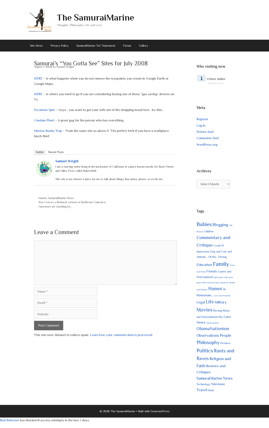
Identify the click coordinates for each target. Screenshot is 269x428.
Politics (205, 351)
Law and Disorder (222, 295)
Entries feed (205, 132)
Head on (224, 282)
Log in (201, 125)
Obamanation (212, 323)
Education (204, 265)
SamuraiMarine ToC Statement (95, 45)
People (225, 335)
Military (220, 302)
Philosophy (208, 342)
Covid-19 (218, 245)
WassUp (220, 83)
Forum (127, 45)
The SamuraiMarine (95, 17)
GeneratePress (160, 411)
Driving (222, 256)
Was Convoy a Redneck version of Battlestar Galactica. (72, 202)
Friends (211, 271)
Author (40, 152)
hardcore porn (213, 282)
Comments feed (208, 138)
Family (221, 264)
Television (218, 384)
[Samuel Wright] (44, 175)
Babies (204, 224)
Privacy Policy (60, 45)
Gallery (143, 45)
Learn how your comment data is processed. (121, 335)
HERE (38, 78)
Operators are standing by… (55, 206)
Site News (36, 45)
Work (211, 390)
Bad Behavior (9, 420)
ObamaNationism (213, 328)
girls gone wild (221, 277)
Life (210, 302)
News (201, 322)
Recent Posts (56, 152)
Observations (208, 335)
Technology (203, 384)
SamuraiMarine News (61, 198)
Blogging (220, 224)
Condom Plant (44, 120)
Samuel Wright (67, 161)
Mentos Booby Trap (48, 131)
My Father (225, 316)
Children (208, 231)
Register (202, 119)
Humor (42, 198)
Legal (201, 302)
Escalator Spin (44, 110)
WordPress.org (207, 144)
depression (203, 251)
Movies (204, 310)
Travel (202, 390)
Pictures (225, 343)
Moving (217, 310)
